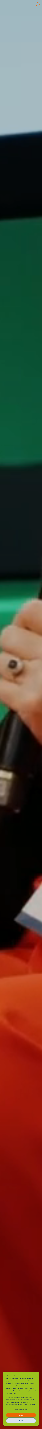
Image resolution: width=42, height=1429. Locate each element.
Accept (21, 1415)
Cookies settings (21, 1409)
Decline (21, 1420)
